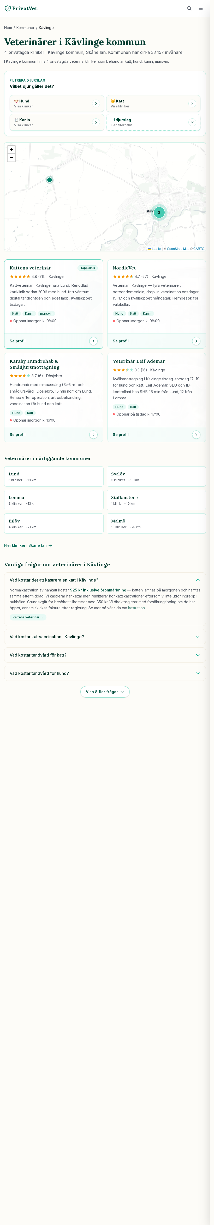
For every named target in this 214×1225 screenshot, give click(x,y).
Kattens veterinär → (28, 617)
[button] (49, 180)
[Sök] (189, 8)
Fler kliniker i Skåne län (25, 545)
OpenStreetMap (178, 248)
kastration (136, 608)
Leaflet (156, 248)
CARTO (198, 248)
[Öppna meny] (200, 8)
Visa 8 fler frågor (102, 691)
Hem (8, 27)
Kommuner (25, 27)
